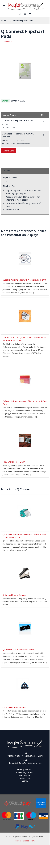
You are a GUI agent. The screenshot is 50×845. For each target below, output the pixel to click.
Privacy (18, 841)
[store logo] (28, 6)
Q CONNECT (6, 41)
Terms (32, 841)
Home (3, 20)
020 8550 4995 (14, 755)
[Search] (20, 13)
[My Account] (25, 13)
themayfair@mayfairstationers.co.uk (25, 763)
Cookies (26, 841)
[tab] (25, 170)
